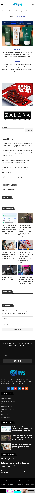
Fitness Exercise (6, 403)
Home (3, 11)
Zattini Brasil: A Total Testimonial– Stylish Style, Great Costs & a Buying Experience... (22, 428)
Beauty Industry (6, 398)
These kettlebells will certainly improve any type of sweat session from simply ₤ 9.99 (25, 280)
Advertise (10, 485)
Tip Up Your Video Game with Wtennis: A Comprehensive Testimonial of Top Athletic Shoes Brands (16, 169)
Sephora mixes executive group (12, 177)
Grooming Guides (6, 406)
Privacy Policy (5, 417)
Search (4, 127)
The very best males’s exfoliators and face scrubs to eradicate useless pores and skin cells (17, 54)
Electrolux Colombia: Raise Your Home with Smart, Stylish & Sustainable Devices (9, 255)
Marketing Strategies (7, 409)
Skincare (3, 412)
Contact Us (4, 414)
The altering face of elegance (10, 459)
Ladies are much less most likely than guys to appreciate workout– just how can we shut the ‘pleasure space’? (15, 464)
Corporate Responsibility (8, 401)
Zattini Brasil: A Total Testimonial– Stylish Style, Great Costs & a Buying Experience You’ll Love (9, 229)
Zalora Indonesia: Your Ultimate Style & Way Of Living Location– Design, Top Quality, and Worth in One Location (17, 152)
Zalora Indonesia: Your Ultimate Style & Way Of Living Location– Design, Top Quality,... (22, 437)
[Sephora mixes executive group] (9, 270)
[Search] (33, 5)
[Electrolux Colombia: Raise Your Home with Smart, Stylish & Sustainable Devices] (9, 245)
